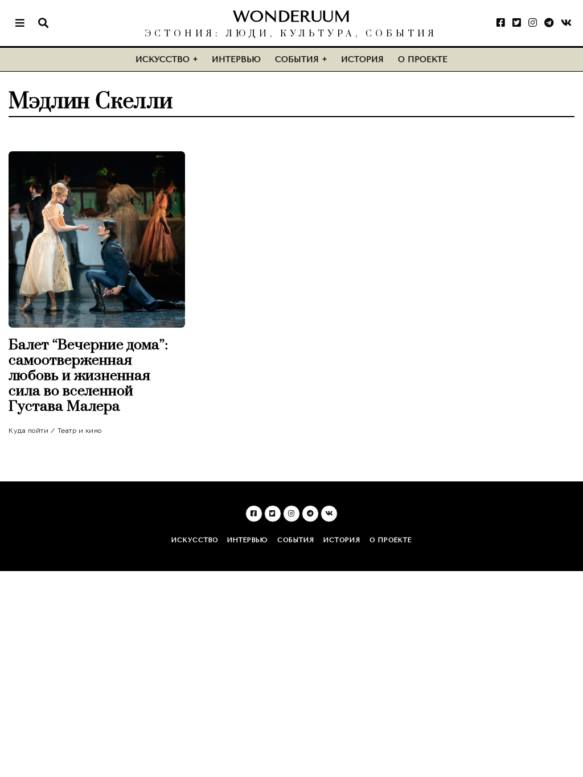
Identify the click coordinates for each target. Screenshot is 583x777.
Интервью (236, 59)
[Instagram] (532, 23)
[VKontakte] (566, 23)
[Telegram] (548, 23)
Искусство (163, 59)
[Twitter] (517, 23)
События (297, 59)
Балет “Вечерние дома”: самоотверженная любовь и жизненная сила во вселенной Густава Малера (88, 375)
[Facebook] (501, 23)
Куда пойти (28, 431)
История (362, 59)
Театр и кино (80, 431)
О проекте (422, 59)
